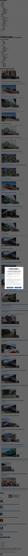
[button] (14, 277)
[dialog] (14, 278)
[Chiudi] (22, 268)
